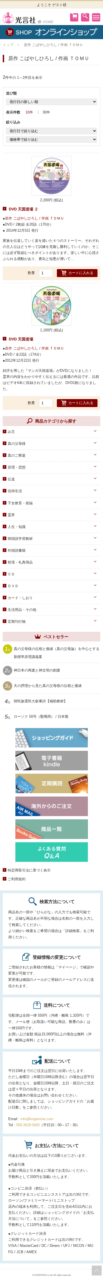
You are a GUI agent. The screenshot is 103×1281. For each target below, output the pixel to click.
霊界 (11, 515)
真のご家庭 (17, 455)
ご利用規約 (17, 879)
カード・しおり (20, 598)
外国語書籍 (17, 550)
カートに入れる (80, 273)
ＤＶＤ (13, 586)
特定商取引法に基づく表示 (29, 870)
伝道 (11, 479)
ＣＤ (11, 574)
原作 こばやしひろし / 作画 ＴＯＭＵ (34, 218)
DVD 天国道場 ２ (23, 209)
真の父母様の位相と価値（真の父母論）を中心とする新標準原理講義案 (56, 652)
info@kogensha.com (37, 1119)
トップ (8, 45)
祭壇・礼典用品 (20, 562)
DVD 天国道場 (21, 339)
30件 (46, 112)
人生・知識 (17, 527)
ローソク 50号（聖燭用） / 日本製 (41, 717)
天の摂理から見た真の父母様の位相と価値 (48, 686)
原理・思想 (17, 467)
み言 (11, 432)
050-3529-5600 (28, 1125)
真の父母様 (17, 444)
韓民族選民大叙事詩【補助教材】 (40, 701)
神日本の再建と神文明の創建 (37, 670)
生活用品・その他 (22, 610)
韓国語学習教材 (20, 539)
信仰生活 (15, 491)
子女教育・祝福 (20, 503)
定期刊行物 (17, 621)
